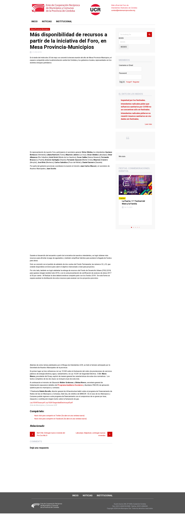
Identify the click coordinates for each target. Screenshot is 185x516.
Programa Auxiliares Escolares (70, 385)
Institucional (64, 21)
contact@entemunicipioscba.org (123, 10)
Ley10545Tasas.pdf (37, 403)
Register (136, 82)
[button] (71, 106)
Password (123, 73)
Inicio (34, 21)
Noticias (47, 21)
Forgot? (129, 82)
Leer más (148, 124)
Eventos (122, 198)
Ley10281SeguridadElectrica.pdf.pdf (59, 403)
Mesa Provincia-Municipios (40, 29)
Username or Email (126, 65)
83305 (121, 38)
